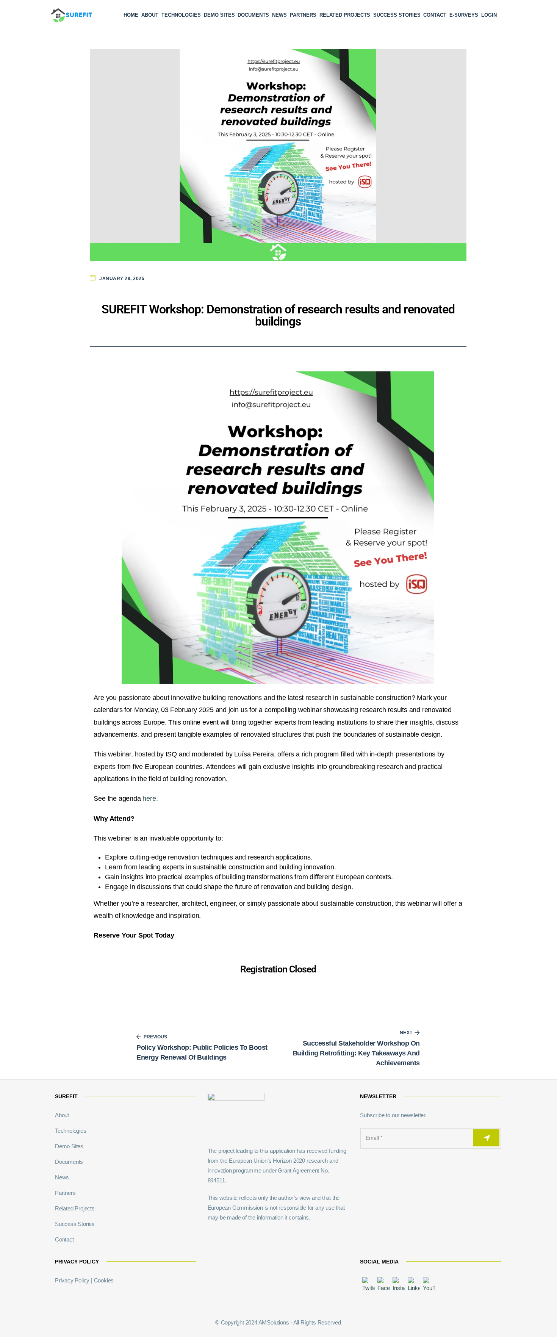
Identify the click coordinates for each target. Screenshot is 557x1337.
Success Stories (397, 15)
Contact (434, 15)
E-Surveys (463, 15)
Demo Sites (219, 15)
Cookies (104, 1280)
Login (489, 15)
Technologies (181, 15)
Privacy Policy (72, 1280)
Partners (303, 15)
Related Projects (344, 15)
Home (131, 15)
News (279, 15)
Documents (253, 15)
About (149, 15)
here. (150, 798)
